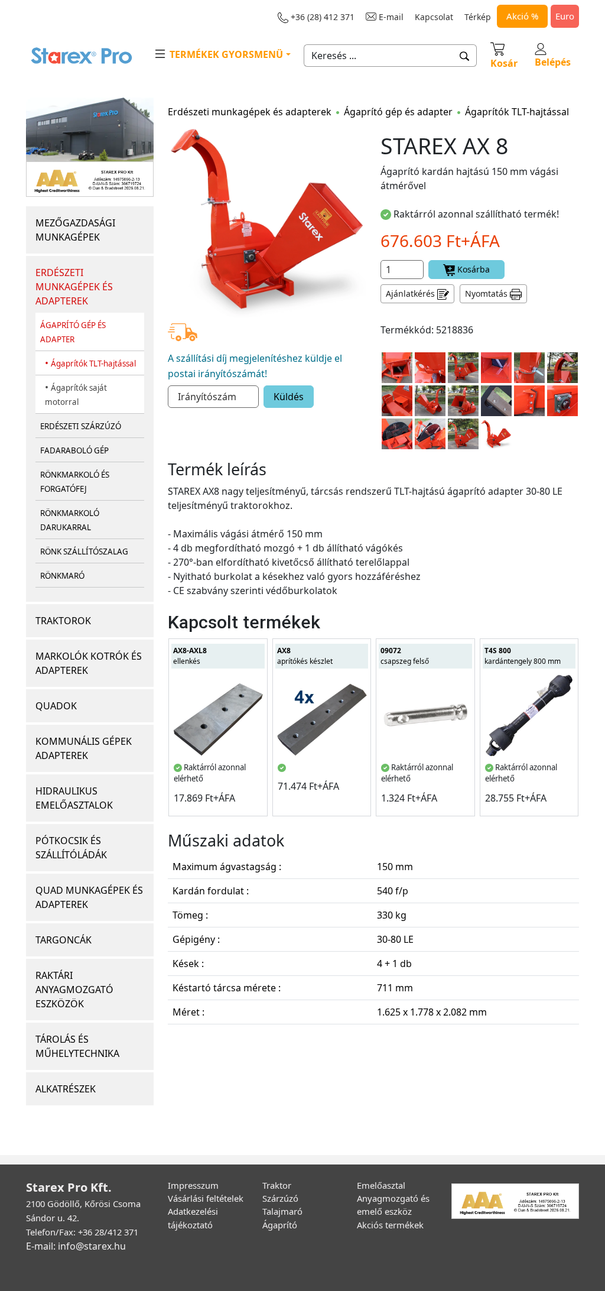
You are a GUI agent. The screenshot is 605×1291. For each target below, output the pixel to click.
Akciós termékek (390, 1225)
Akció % (522, 16)
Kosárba (472, 269)
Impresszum (193, 1185)
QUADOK (56, 705)
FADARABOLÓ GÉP (74, 450)
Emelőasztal (381, 1185)
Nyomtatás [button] (487, 293)
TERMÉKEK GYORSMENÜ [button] (225, 54)
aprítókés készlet (305, 656)
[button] (465, 55)
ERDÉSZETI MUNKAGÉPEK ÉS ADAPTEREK (74, 286)
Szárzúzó (280, 1198)
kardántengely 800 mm (522, 656)
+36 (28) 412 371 (321, 16)
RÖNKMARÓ (62, 575)
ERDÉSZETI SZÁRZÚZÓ (80, 426)
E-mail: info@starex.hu (76, 1246)
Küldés (289, 396)
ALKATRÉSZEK (65, 1088)
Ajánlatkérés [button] (411, 293)
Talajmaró (282, 1211)
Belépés (553, 62)
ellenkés (190, 656)
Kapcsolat (434, 16)
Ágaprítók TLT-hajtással (93, 363)
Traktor (276, 1185)
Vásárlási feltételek (205, 1198)
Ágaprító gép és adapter (398, 111)
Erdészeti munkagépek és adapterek (249, 111)
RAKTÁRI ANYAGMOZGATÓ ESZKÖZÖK (74, 989)
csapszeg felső (404, 656)
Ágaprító (279, 1225)
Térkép (477, 16)
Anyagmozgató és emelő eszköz (393, 1204)
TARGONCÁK (63, 939)
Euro (564, 16)
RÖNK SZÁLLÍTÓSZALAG (84, 551)
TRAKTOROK (63, 620)
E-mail (390, 16)
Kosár (504, 63)
